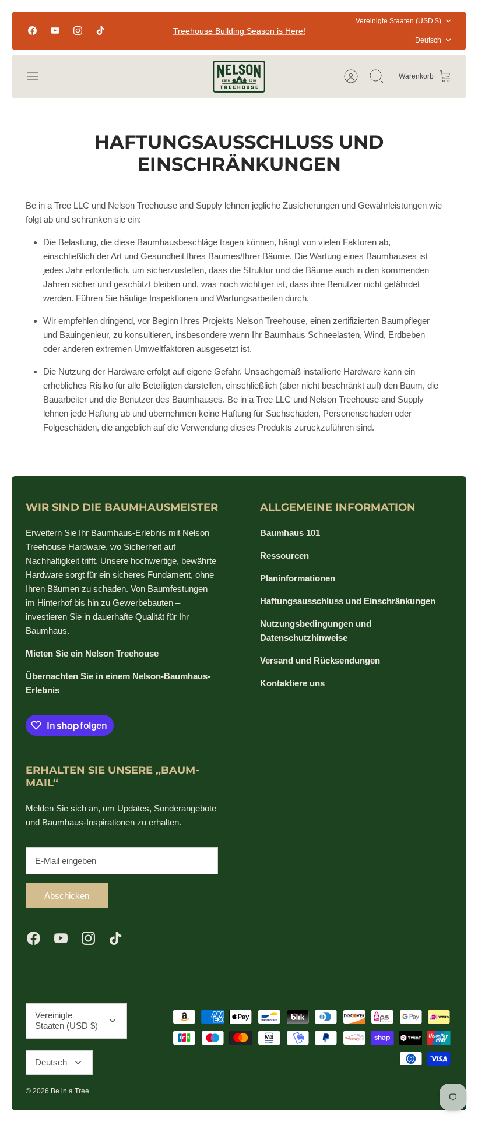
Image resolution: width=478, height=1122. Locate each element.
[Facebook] (32, 30)
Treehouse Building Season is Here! (239, 31)
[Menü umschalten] (38, 76)
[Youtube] (55, 30)
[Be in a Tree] (239, 77)
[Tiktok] (100, 30)
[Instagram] (77, 30)
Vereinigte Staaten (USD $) (398, 21)
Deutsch (428, 40)
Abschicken (66, 896)
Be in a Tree (70, 1091)
